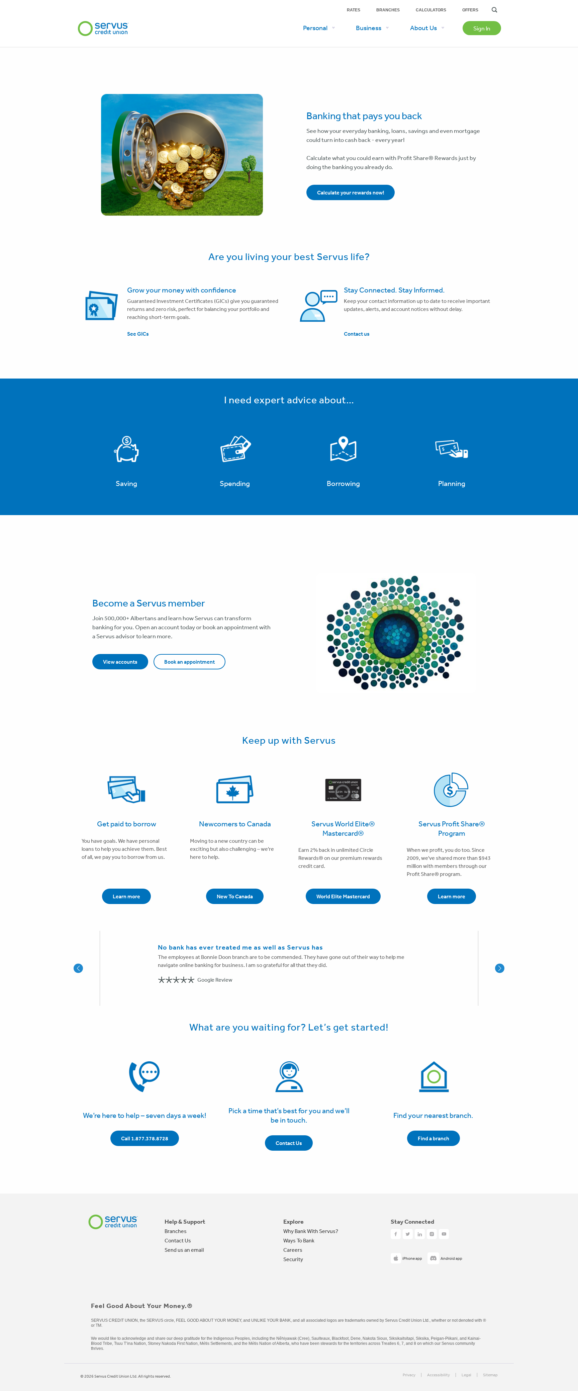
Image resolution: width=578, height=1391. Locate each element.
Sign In (481, 28)
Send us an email (184, 1250)
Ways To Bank (298, 1240)
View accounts (120, 661)
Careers (292, 1250)
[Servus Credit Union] (103, 18)
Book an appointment (189, 661)
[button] (89, 968)
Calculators (431, 10)
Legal (466, 1375)
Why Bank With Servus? (310, 1231)
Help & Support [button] (185, 1222)
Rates (353, 10)
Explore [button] (293, 1222)
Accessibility (438, 1375)
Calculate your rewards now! (350, 192)
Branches (388, 10)
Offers (470, 10)
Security (293, 1259)
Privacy (409, 1375)
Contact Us (178, 1240)
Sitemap (490, 1375)
